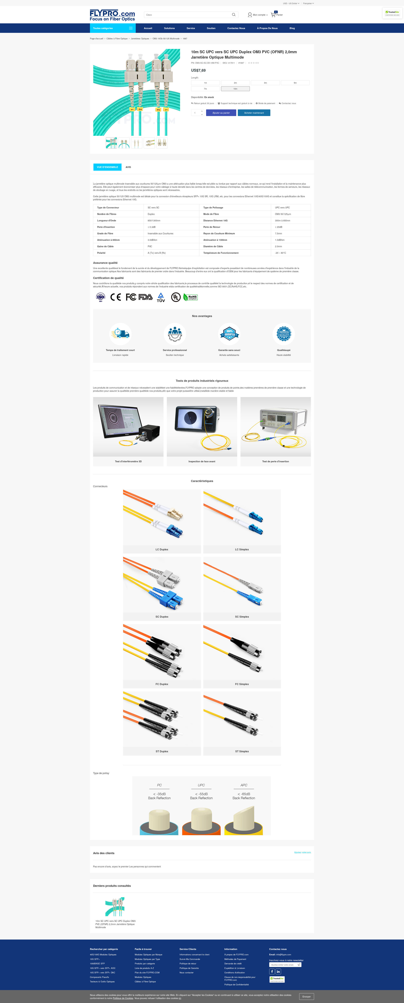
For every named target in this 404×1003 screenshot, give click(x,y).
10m (235, 88)
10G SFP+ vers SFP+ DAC (102, 972)
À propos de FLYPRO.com (236, 954)
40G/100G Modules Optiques (103, 954)
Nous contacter (186, 972)
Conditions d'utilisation (234, 972)
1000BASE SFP (97, 963)
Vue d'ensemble (107, 167)
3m (265, 82)
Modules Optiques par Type (147, 959)
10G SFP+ (95, 959)
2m (235, 82)
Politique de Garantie (189, 968)
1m (205, 82)
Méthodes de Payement (235, 959)
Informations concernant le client (194, 954)
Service (191, 28)
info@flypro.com (283, 954)
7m (205, 88)
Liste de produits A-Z (144, 968)
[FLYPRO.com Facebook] (272, 971)
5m (295, 82)
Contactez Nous (236, 28)
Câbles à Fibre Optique (145, 981)
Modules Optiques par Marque (148, 954)
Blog (292, 28)
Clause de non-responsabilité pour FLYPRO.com (239, 979)
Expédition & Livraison (234, 968)
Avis (128, 167)
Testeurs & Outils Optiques (102, 981)
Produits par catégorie (145, 963)
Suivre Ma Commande (190, 959)
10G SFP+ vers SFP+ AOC (102, 968)
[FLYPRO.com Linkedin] (278, 971)
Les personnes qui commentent (145, 866)
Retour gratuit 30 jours (204, 103)
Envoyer (307, 996)
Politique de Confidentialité (236, 984)
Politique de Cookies (123, 998)
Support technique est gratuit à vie (236, 103)
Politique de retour (188, 963)
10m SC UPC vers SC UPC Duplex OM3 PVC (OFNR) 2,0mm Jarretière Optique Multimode (115, 924)
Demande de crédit (233, 963)
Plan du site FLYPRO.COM (147, 972)
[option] (111, 143)
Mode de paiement (266, 103)
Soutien (211, 28)
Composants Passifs (99, 977)
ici (180, 998)
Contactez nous (289, 103)
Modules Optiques (143, 977)
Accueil (148, 28)
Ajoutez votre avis (302, 852)
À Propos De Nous (267, 28)
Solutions (169, 28)
